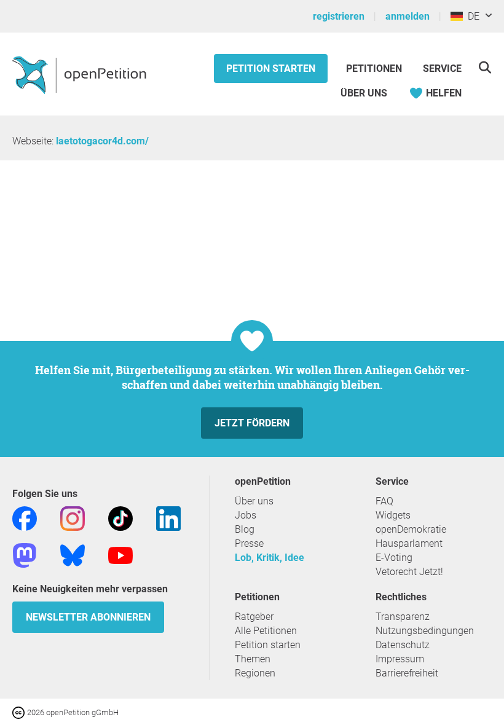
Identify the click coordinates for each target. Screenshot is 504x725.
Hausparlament (409, 543)
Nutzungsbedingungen (425, 631)
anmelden (407, 16)
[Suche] (484, 67)
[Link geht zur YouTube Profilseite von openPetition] (120, 554)
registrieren (338, 16)
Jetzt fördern (252, 423)
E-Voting (394, 557)
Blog (244, 529)
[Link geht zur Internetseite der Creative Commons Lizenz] (19, 712)
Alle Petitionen (266, 631)
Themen (252, 659)
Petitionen (375, 68)
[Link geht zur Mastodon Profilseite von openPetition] (24, 554)
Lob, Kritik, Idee (269, 557)
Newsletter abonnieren (88, 617)
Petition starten (270, 68)
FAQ (384, 501)
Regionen (255, 673)
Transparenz (403, 616)
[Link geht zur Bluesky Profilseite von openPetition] (72, 554)
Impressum (400, 659)
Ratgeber (254, 616)
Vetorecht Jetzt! (409, 572)
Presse (249, 543)
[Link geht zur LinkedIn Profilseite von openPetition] (168, 517)
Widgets (393, 515)
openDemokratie (411, 529)
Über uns (254, 501)
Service (442, 68)
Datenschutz (403, 645)
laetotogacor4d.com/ (102, 141)
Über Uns (364, 93)
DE (471, 16)
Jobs (245, 515)
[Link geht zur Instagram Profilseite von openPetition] (72, 517)
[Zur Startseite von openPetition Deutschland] (80, 74)
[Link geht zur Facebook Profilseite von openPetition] (24, 517)
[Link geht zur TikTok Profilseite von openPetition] (120, 517)
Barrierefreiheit (407, 673)
